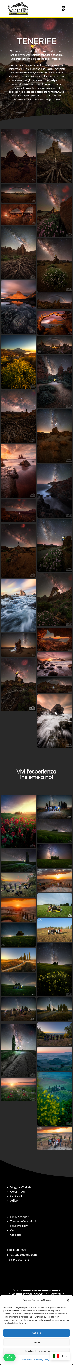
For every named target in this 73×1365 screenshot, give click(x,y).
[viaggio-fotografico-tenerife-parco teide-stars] (54, 436)
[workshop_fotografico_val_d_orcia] (18, 959)
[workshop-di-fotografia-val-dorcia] (54, 1034)
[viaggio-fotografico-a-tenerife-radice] (54, 156)
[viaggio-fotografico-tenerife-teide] (54, 685)
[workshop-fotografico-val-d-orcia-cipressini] (54, 831)
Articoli (14, 1200)
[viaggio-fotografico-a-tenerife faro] (54, 491)
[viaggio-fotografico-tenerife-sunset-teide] (18, 362)
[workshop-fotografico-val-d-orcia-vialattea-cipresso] (18, 1050)
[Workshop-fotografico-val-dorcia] (54, 806)
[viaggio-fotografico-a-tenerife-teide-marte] (18, 510)
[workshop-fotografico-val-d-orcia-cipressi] (54, 856)
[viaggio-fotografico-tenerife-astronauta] (18, 644)
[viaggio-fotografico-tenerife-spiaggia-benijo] (18, 605)
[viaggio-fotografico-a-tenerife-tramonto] (54, 323)
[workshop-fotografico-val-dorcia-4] (54, 930)
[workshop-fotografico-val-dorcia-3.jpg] (54, 880)
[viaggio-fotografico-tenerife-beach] (18, 471)
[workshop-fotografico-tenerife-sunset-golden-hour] (18, 307)
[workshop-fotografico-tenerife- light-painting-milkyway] (18, 156)
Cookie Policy (28, 1360)
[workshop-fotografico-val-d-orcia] (18, 910)
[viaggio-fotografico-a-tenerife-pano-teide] (54, 345)
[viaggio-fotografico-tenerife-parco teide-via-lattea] (18, 416)
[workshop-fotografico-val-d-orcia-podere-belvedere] (54, 1059)
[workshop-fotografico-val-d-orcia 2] (54, 970)
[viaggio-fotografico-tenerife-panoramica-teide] (18, 193)
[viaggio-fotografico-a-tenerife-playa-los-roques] (54, 721)
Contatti (15, 1230)
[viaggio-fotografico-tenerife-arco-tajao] (18, 214)
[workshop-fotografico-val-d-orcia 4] (18, 1089)
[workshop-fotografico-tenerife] (18, 684)
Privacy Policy (42, 1360)
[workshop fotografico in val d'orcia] (54, 905)
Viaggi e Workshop (22, 1187)
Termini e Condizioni (23, 1221)
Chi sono (16, 1234)
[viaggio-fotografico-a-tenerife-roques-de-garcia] (54, 381)
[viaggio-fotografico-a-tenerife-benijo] (54, 664)
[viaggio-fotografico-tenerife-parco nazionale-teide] (54, 265)
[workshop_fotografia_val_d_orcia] (18, 935)
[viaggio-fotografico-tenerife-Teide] (18, 551)
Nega (36, 1342)
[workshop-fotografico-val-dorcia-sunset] (18, 821)
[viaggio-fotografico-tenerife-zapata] (54, 599)
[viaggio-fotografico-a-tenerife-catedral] (18, 252)
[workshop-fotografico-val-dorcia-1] (18, 1009)
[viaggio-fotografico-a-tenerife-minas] (54, 210)
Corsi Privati (17, 1191)
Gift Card (16, 1196)
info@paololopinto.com (22, 1254)
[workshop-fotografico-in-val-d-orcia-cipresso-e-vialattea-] (18, 860)
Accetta (36, 1333)
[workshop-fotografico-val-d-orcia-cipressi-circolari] (54, 1009)
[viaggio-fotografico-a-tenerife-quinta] (54, 639)
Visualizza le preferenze (37, 1351)
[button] (68, 1300)
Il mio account (19, 1217)
